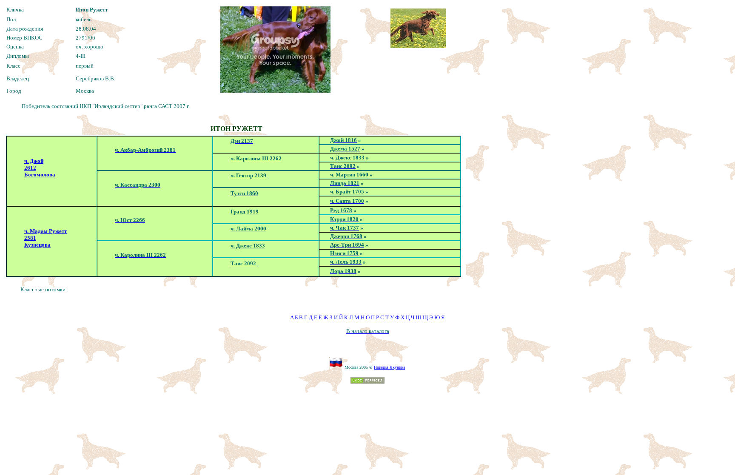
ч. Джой (33, 161)
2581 (30, 238)
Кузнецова (37, 245)
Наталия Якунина (389, 367)
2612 (30, 168)
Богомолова (39, 174)
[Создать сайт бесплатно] (367, 381)
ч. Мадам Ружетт (45, 231)
